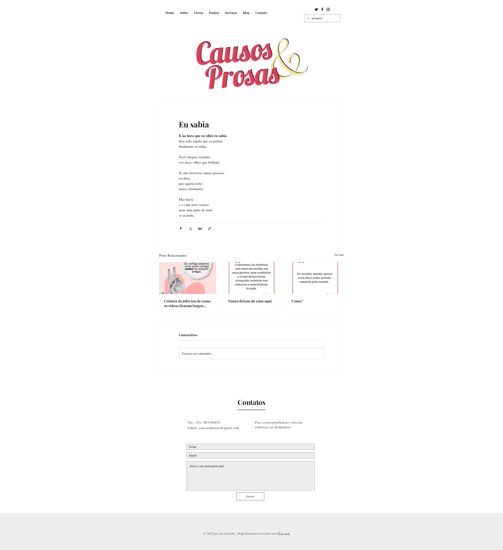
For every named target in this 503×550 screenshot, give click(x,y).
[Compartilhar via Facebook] (181, 228)
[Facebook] (322, 9)
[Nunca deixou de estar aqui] (251, 278)
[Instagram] (328, 9)
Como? (297, 301)
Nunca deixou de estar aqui (250, 301)
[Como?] (315, 278)
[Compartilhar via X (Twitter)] (190, 228)
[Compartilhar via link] (209, 228)
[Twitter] (316, 9)
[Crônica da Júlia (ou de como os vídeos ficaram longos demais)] (187, 278)
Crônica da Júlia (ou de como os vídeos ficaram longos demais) (187, 303)
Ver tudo (339, 255)
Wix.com (284, 533)
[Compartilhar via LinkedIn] (200, 228)
